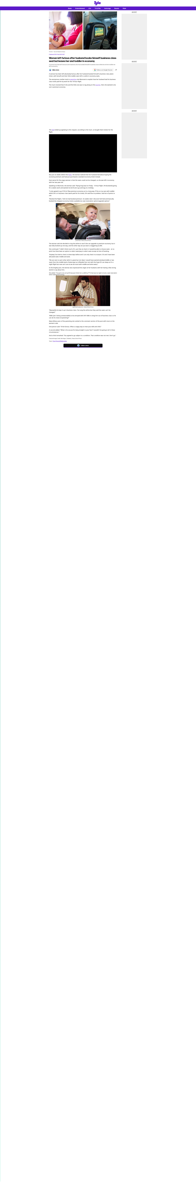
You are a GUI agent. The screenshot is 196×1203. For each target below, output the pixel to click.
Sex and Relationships (61, 341)
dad (53, 130)
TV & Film (98, 8)
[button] (116, 70)
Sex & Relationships (59, 52)
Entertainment (80, 8)
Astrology (107, 8)
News (70, 8)
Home (51, 52)
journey (97, 85)
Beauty (116, 8)
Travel (54, 341)
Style (124, 8)
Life (90, 8)
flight (70, 175)
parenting (73, 79)
